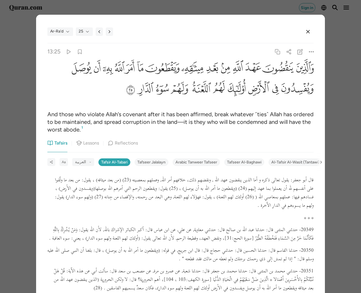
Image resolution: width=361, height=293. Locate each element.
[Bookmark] (80, 52)
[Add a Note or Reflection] (300, 52)
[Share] (289, 52)
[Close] (308, 31)
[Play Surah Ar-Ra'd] (68, 52)
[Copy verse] (277, 52)
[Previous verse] (99, 31)
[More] (311, 52)
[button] (304, 69)
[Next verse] (109, 31)
